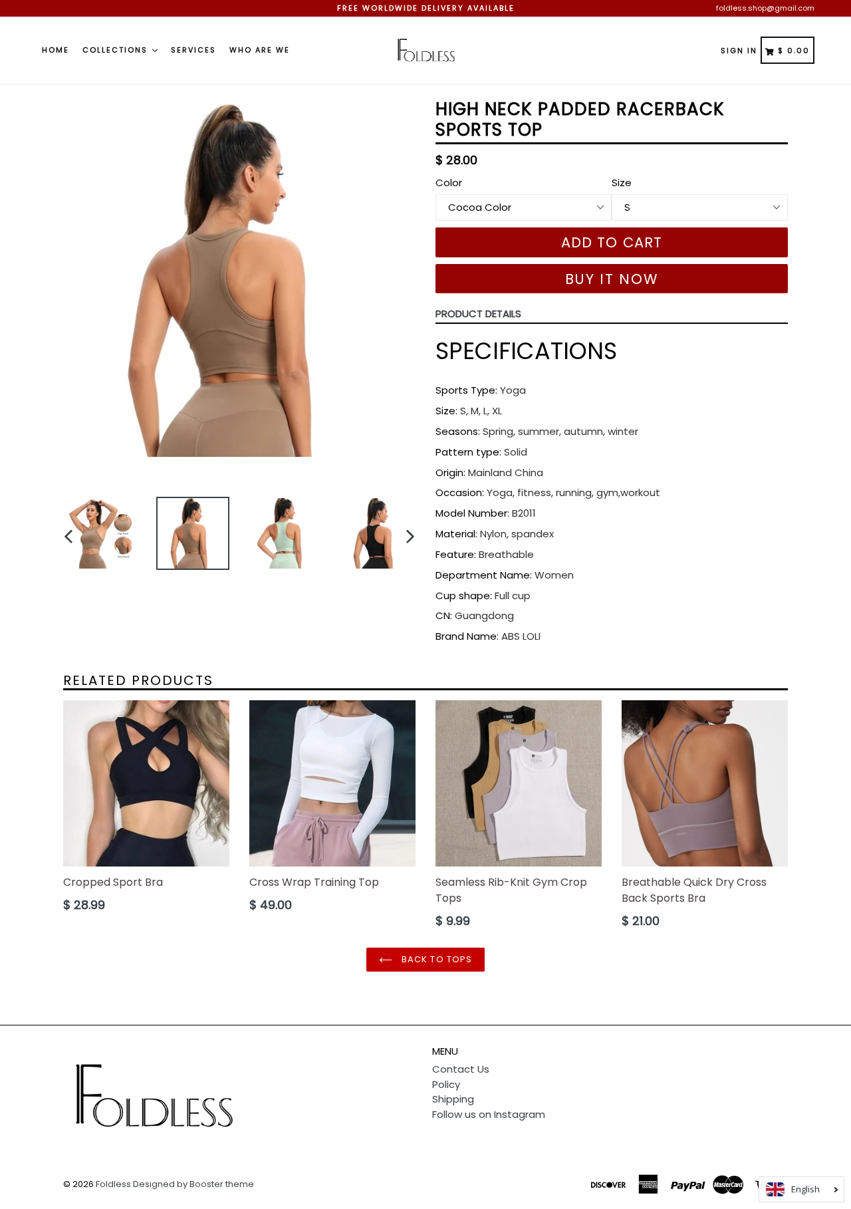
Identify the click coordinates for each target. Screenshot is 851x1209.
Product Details (478, 314)
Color (448, 183)
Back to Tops (435, 959)
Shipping (453, 1099)
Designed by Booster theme (193, 1184)
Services (193, 50)
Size (622, 183)
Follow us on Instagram (488, 1114)
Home (55, 50)
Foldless (113, 1184)
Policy (446, 1084)
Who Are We (259, 50)
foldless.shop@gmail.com (765, 8)
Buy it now (612, 279)
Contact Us (460, 1069)
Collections (116, 50)
